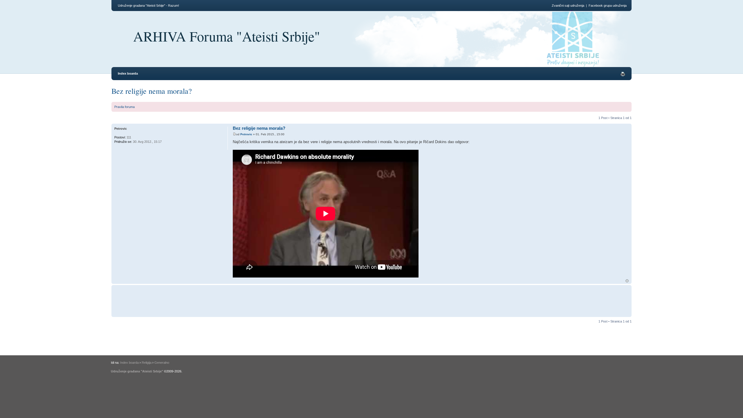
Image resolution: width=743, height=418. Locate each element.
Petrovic (246, 134)
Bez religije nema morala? (151, 91)
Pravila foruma (124, 107)
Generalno (161, 362)
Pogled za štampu (623, 74)
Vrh (627, 280)
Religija (147, 362)
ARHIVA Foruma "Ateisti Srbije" (226, 36)
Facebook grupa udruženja (608, 5)
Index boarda (128, 73)
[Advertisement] (339, 300)
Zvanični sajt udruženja (568, 5)
